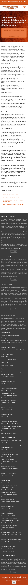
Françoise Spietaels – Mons (8, 428)
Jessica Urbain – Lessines (8, 548)
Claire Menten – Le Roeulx (8, 522)
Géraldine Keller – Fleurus (8, 405)
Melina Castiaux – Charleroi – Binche (10, 463)
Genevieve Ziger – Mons (8, 551)
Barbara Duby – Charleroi (8, 390)
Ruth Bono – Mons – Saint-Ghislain (10, 454)
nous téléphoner (17, 248)
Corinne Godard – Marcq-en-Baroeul (10, 501)
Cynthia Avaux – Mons (7, 442)
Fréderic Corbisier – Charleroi (9, 383)
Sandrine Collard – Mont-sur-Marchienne (11, 471)
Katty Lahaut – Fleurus (7, 513)
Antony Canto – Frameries (8, 376)
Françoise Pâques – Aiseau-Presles (10, 423)
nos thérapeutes (5, 244)
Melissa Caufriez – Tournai (8, 381)
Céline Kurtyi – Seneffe (7, 407)
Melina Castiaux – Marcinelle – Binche (11, 379)
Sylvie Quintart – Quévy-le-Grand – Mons (11, 534)
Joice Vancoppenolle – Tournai (9, 433)
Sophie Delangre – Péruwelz (8, 478)
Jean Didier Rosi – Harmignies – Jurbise (11, 426)
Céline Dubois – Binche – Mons (9, 388)
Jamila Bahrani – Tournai (8, 374)
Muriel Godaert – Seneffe (8, 499)
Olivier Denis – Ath (6, 480)
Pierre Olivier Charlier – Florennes (10, 468)
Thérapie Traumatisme (7, 354)
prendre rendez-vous (16, 242)
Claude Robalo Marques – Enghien (10, 537)
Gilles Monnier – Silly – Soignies (9, 421)
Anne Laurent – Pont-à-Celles (9, 515)
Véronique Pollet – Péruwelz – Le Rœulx (11, 532)
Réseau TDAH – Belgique (8, 352)
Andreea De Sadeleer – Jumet (9, 482)
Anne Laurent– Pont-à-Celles (9, 412)
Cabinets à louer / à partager (9, 347)
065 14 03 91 (23, 1)
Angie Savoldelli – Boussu (8, 544)
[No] (26, 579)
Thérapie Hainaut (6, 345)
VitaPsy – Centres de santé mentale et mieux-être (13, 338)
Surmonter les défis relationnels (11, 197)
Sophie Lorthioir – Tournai (8, 416)
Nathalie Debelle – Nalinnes (8, 386)
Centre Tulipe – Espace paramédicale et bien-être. (13, 349)
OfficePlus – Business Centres (9, 359)
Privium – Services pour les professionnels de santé (14, 340)
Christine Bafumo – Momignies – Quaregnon (12, 372)
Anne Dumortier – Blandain (8, 393)
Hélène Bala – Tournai (7, 447)
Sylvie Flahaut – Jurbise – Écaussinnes (11, 397)
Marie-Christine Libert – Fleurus (9, 518)
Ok (14, 582)
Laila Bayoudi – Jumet (7, 452)
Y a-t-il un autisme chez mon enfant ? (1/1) (13, 204)
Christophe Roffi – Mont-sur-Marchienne (11, 539)
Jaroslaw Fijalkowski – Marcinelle (9, 395)
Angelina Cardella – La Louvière (9, 461)
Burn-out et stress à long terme (11, 194)
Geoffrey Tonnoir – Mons (8, 430)
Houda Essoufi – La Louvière (9, 492)
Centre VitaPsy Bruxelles (7, 365)
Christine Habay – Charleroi (8, 402)
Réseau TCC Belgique (7, 356)
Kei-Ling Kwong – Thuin (7, 409)
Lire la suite (14, 251)
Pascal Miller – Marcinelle (8, 419)
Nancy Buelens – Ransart (8, 456)
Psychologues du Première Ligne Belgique (12, 342)
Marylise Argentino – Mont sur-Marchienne (12, 440)
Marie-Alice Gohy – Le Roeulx (9, 400)
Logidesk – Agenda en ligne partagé (10, 335)
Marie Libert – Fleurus (7, 414)
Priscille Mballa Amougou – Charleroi (10, 520)
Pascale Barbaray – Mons (8, 449)
